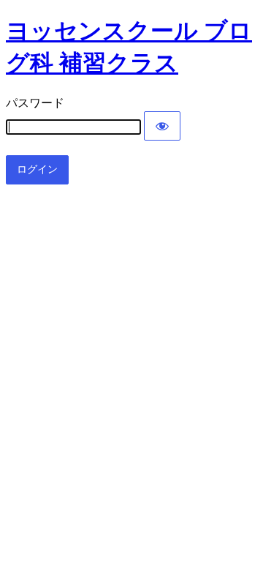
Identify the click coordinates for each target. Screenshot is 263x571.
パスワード (35, 103)
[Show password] (162, 126)
